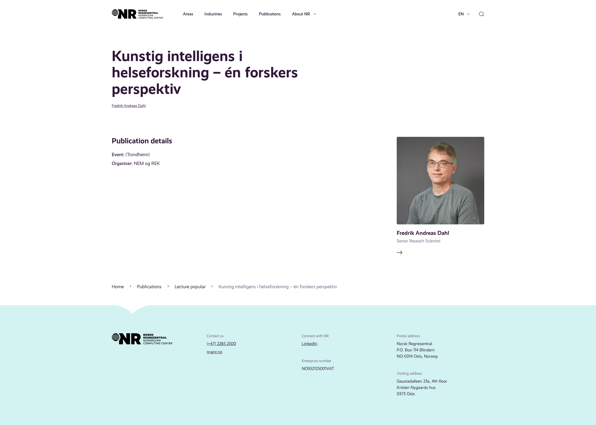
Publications (270, 13)
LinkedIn (309, 343)
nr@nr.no (214, 352)
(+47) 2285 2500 (221, 343)
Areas (188, 13)
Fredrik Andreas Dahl (129, 105)
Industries (213, 13)
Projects (240, 13)
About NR (301, 13)
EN (461, 13)
